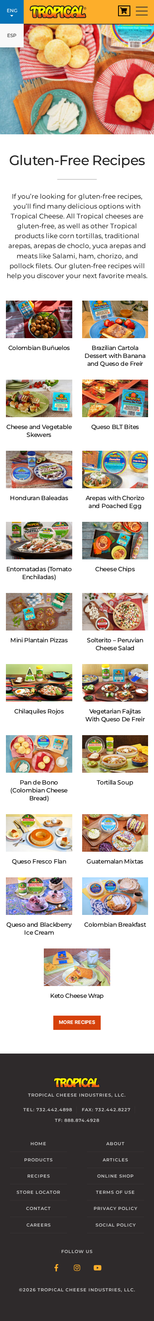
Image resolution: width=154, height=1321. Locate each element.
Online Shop (115, 1176)
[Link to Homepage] (61, 10)
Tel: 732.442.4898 (47, 1109)
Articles (115, 1160)
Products (38, 1160)
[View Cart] (124, 11)
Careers (38, 1225)
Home (38, 1143)
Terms (115, 1192)
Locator (38, 1192)
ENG (12, 10)
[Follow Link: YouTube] (97, 1268)
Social (116, 1225)
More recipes (77, 1022)
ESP (12, 35)
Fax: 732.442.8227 (106, 1109)
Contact (38, 1208)
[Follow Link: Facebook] (56, 1268)
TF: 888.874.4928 (77, 1120)
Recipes (38, 1176)
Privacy (115, 1208)
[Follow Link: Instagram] (77, 1268)
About (115, 1143)
